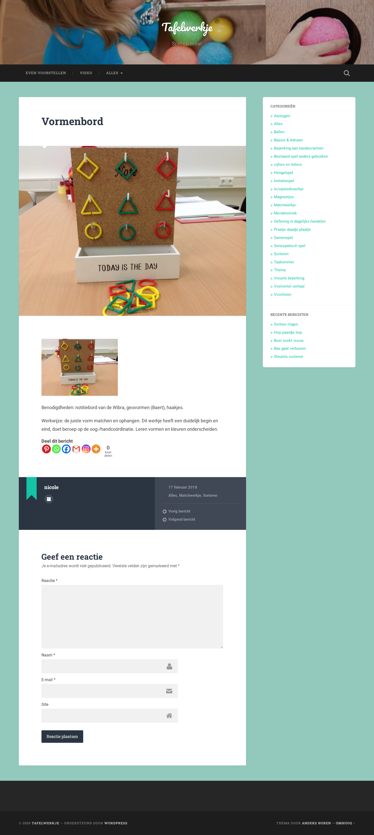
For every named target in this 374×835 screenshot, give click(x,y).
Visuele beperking (289, 278)
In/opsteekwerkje (289, 189)
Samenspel (283, 237)
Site (44, 705)
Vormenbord (72, 121)
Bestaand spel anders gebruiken (301, 156)
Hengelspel (283, 172)
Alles (112, 73)
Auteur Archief (48, 499)
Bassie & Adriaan (288, 140)
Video (86, 73)
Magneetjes (284, 197)
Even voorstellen (46, 73)
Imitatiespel (284, 181)
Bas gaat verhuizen (290, 348)
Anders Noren (316, 823)
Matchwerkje (190, 495)
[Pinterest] (46, 449)
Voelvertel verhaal (289, 286)
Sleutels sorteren (288, 356)
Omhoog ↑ (345, 823)
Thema (280, 270)
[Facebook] (66, 449)
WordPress (115, 823)
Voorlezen (282, 294)
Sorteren (210, 495)
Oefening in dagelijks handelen (300, 221)
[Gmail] (76, 449)
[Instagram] (86, 449)
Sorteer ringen (286, 324)
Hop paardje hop (288, 332)
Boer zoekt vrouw (289, 340)
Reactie (49, 581)
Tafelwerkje (187, 27)
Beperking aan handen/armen (298, 148)
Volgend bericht (181, 519)
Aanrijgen (282, 116)
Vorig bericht (179, 511)
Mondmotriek (285, 213)
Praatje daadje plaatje (292, 229)
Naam (48, 655)
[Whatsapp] (56, 449)
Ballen (279, 132)
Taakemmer (284, 262)
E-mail (48, 680)
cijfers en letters (288, 164)
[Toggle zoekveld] (346, 73)
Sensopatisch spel (289, 246)
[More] (96, 449)
